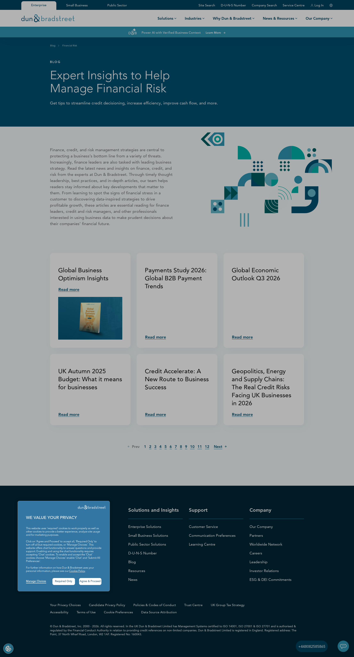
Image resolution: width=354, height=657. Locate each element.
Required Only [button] (63, 581)
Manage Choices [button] (36, 581)
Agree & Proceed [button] (90, 581)
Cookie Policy (77, 571)
